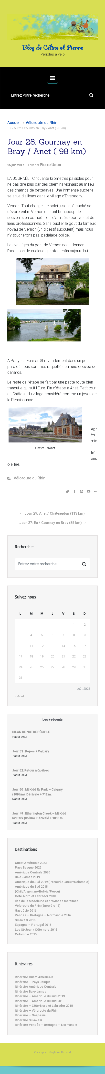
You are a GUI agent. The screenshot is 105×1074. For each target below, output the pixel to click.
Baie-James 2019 (27, 877)
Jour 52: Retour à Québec (30, 770)
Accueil (14, 122)
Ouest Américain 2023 (31, 863)
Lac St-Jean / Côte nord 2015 (36, 929)
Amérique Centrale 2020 (32, 872)
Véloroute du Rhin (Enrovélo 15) (37, 905)
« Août (19, 696)
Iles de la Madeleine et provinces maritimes (46, 901)
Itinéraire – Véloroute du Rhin (36, 1010)
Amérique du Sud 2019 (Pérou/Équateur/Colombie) (52, 882)
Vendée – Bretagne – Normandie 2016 (43, 915)
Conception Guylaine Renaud (52, 1052)
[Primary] (52, 78)
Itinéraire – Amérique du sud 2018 (39, 1001)
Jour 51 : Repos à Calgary (30, 751)
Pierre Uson (50, 164)
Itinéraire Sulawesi (28, 1020)
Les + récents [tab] (52, 719)
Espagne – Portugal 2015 (33, 925)
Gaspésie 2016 (25, 910)
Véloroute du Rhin (41, 122)
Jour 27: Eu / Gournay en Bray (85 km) (50, 523)
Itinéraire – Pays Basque (33, 982)
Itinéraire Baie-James (30, 991)
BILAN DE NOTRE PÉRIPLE (31, 732)
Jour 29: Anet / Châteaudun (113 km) (54, 513)
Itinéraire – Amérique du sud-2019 (40, 996)
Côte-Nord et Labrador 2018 (35, 896)
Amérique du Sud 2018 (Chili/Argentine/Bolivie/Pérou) (37, 889)
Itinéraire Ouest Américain (34, 977)
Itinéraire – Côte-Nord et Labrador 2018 (44, 1005)
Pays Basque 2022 (28, 867)
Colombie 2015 (26, 934)
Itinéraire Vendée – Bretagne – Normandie (46, 1025)
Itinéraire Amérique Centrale (35, 986)
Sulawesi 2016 (25, 920)
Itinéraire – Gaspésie (30, 1015)
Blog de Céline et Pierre (52, 47)
